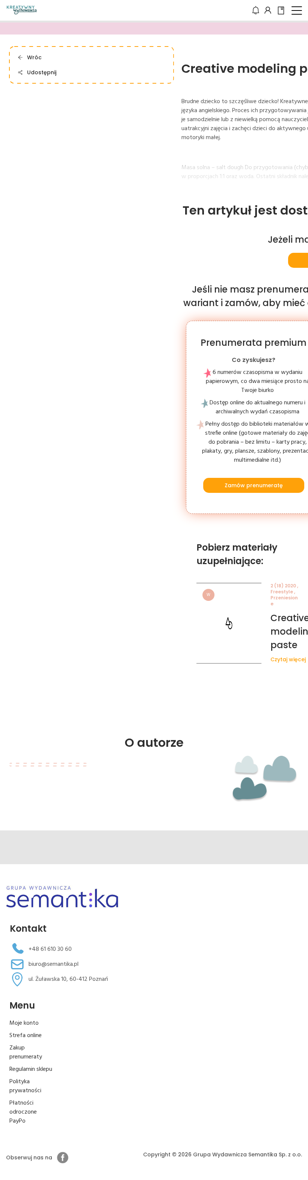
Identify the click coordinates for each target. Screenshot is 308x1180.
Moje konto (24, 1023)
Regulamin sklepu (30, 1069)
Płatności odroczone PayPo (23, 1112)
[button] (296, 10)
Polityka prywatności (25, 1086)
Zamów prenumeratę (253, 485)
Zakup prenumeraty (25, 1052)
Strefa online (25, 1035)
